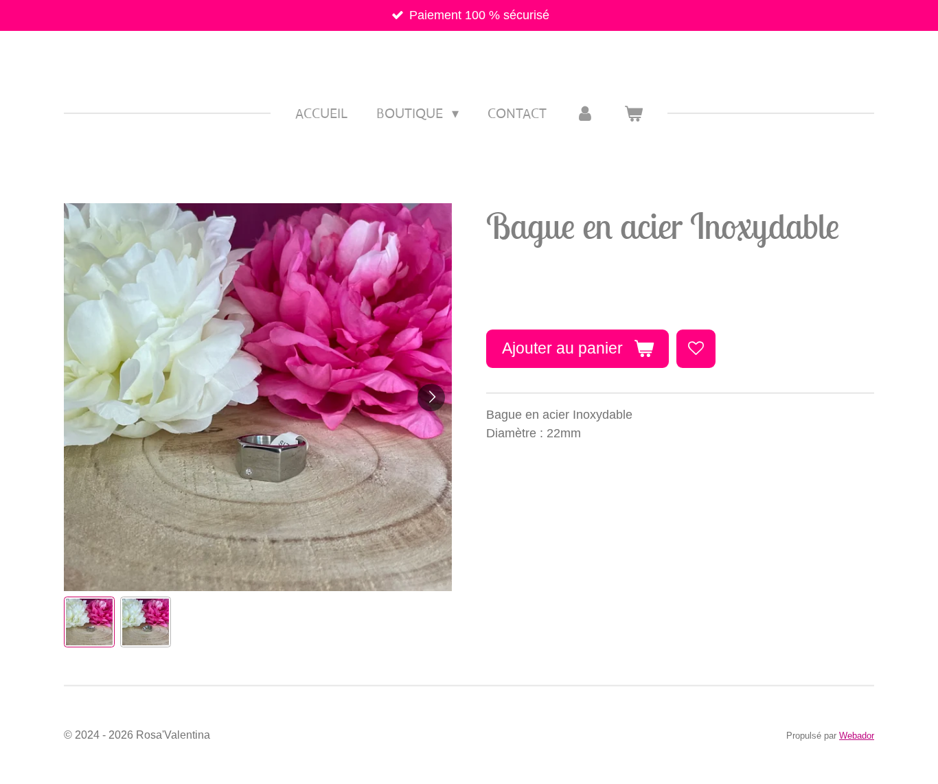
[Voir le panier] (633, 114)
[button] (89, 622)
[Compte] (585, 114)
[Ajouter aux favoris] (695, 349)
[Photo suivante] (431, 397)
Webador (856, 735)
